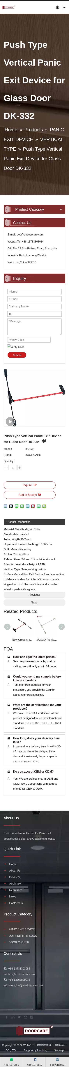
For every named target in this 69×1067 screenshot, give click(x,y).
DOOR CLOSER (19, 942)
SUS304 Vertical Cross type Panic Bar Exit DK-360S (46, 639)
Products (14, 877)
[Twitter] (19, 1017)
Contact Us (16, 903)
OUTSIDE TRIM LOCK (23, 935)
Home (13, 864)
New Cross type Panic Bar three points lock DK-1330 (22, 639)
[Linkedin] (13, 1017)
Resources (15, 890)
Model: (8, 448)
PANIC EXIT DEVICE (22, 929)
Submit (17, 355)
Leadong (42, 1050)
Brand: (8, 454)
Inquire (27, 485)
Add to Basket (28, 494)
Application (15, 883)
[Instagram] (31, 1017)
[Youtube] (25, 1017)
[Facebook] (6, 1017)
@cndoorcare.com (23, 974)
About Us (14, 870)
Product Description (18, 521)
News (12, 896)
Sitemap (59, 1050)
